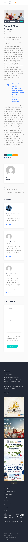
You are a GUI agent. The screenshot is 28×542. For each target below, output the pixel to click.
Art (5, 155)
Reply (9, 224)
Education (7, 33)
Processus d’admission (9, 491)
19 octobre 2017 (7, 32)
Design (9, 155)
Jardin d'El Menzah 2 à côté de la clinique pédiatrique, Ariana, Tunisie (14, 381)
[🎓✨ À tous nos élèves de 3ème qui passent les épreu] (14, 470)
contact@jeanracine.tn (13, 377)
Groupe (5, 510)
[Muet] (19, 21)
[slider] (22, 21)
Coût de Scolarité (8, 494)
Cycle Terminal (7, 504)
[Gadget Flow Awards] (14, 170)
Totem (16, 537)
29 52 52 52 (9, 374)
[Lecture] (5, 21)
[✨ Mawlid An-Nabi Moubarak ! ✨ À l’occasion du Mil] (14, 407)
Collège (5, 497)
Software (15, 155)
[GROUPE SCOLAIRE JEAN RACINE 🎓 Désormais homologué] (14, 449)
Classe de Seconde (8, 500)
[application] (14, 21)
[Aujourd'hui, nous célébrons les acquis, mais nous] (14, 428)
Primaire (6, 507)
